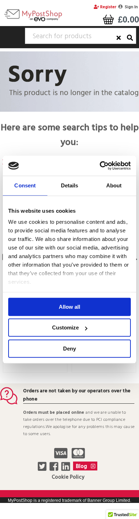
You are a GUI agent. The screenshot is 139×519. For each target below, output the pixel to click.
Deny (69, 349)
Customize (65, 327)
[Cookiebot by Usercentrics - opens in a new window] (100, 165)
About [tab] (114, 185)
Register (107, 7)
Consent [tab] (25, 185)
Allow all (69, 307)
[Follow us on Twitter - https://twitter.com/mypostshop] (43, 468)
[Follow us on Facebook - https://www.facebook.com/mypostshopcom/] (55, 468)
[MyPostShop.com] (33, 21)
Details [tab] (69, 185)
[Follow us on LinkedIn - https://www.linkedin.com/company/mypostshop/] (66, 468)
